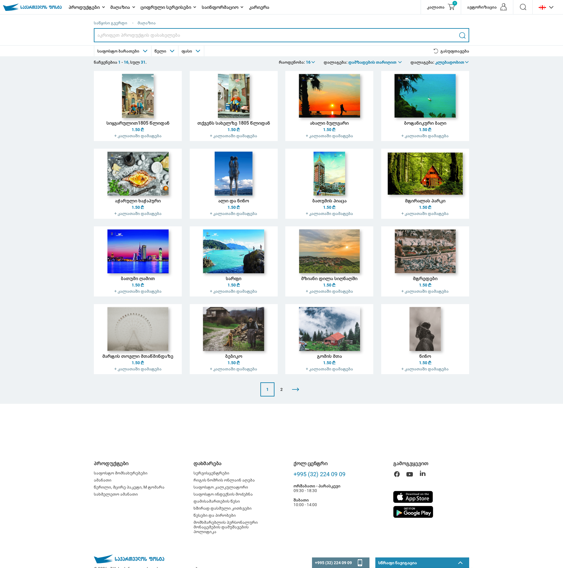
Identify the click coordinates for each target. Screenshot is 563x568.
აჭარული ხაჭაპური (138, 201)
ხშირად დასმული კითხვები (223, 508)
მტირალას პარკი (425, 201)
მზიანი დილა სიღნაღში (329, 278)
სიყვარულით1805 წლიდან (137, 123)
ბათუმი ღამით (138, 278)
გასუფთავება (454, 51)
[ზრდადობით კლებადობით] (452, 62)
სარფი (233, 278)
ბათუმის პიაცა (329, 201)
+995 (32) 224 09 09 (319, 474)
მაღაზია (147, 23)
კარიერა (259, 7)
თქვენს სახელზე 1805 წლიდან (233, 123)
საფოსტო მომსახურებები (120, 473)
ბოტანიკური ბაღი (425, 123)
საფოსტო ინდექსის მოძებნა (223, 494)
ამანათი (102, 480)
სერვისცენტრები (211, 473)
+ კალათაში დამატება (138, 135)
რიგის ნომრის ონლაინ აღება (224, 480)
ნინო (425, 356)
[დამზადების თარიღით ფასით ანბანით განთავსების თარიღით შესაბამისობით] (375, 62)
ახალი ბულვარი (329, 123)
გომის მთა (329, 356)
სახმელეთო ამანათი (116, 494)
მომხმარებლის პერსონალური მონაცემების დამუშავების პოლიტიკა (226, 527)
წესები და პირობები (215, 515)
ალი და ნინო (233, 201)
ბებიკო (233, 356)
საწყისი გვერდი (110, 23)
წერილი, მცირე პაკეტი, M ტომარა (129, 487)
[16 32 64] (311, 62)
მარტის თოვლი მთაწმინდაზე (137, 356)
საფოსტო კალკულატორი (221, 487)
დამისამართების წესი (217, 501)
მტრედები (425, 278)
